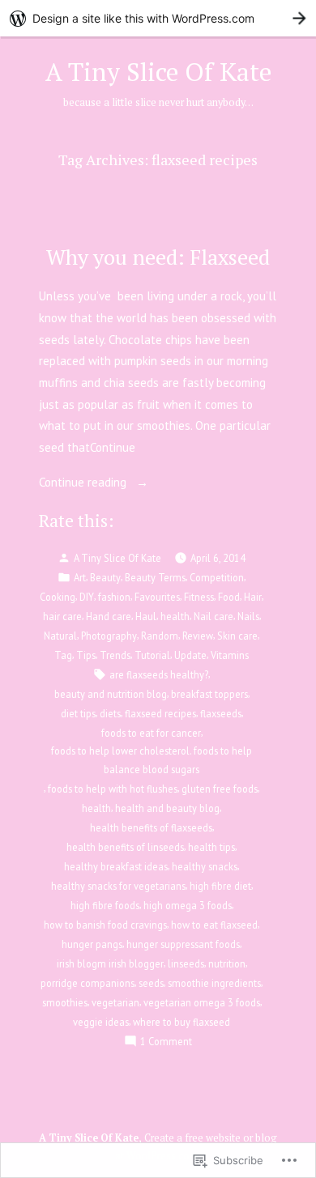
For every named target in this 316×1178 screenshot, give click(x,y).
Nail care (213, 616)
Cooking (57, 596)
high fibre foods (104, 905)
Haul (145, 616)
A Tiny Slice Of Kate (158, 71)
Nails (248, 616)
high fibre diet (220, 885)
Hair (253, 596)
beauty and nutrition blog (110, 693)
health (175, 616)
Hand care (108, 616)
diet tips (78, 713)
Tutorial (152, 655)
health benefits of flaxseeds (151, 827)
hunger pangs (92, 944)
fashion (114, 596)
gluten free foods (219, 788)
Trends (115, 655)
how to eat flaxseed (214, 924)
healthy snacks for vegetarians (118, 885)
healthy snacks (204, 866)
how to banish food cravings (105, 924)
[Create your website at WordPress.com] (158, 18)
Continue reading (84, 484)
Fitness (199, 596)
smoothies (65, 1002)
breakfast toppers (209, 693)
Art (80, 577)
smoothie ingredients (214, 982)
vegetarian (115, 1002)
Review (197, 635)
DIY (86, 596)
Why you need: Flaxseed (158, 256)
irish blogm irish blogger (110, 963)
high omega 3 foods (187, 905)
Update (190, 655)
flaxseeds (220, 713)
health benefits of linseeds (125, 846)
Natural (60, 635)
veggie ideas (101, 1021)
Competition (217, 577)
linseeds (186, 963)
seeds (151, 982)
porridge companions (88, 982)
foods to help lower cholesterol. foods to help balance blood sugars (151, 759)
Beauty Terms (155, 577)
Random (159, 635)
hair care (62, 616)
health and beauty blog (167, 808)
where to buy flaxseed (181, 1021)
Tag (63, 655)
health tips (211, 846)
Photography (109, 635)
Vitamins (230, 655)
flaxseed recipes (160, 713)
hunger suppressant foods (183, 944)
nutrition (227, 963)
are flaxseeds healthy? (158, 674)
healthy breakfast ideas (116, 866)
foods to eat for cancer (151, 732)
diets (110, 713)
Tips (86, 655)
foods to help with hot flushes (112, 788)
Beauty (105, 577)
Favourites (157, 596)
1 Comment (166, 1042)
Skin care (237, 635)
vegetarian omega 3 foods (201, 1002)
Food (229, 596)
